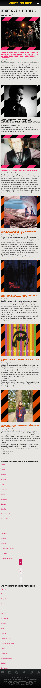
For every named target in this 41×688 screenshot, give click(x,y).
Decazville (4, 534)
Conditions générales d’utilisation (20, 679)
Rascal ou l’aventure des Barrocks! (19, 171)
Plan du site (13, 683)
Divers (3, 604)
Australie (3, 474)
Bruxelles (3, 509)
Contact (33, 681)
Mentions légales (20, 677)
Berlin (3, 494)
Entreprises (4, 619)
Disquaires (4, 599)
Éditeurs (3, 614)
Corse (3, 524)
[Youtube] (2, 672)
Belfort (3, 484)
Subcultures (4, 668)
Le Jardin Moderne (6, 558)
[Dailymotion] (9, 672)
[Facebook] (16, 672)
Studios (3, 663)
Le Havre (4, 553)
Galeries (3, 633)
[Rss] (38, 672)
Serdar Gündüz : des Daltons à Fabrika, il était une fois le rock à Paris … (20, 121)
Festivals (3, 624)
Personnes (4, 653)
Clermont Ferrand (6, 519)
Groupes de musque (7, 643)
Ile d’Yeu (3, 539)
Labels (3, 648)
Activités (3, 589)
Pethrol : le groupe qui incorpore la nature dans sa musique (18, 232)
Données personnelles (15, 681)
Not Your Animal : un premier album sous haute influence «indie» (19, 296)
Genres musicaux (6, 638)
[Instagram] (31, 672)
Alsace (3, 465)
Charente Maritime (6, 514)
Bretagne (3, 504)
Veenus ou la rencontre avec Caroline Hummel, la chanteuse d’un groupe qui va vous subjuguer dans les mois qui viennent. (19, 55)
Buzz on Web (20, 3)
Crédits (29, 683)
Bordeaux (4, 499)
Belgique (4, 489)
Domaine (3, 609)
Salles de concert (6, 658)
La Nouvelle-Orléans (7, 548)
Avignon (3, 479)
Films (2, 629)
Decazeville (4, 529)
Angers (3, 469)
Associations (4, 594)
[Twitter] (24, 672)
